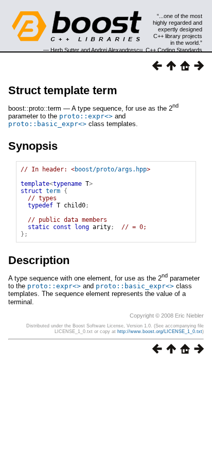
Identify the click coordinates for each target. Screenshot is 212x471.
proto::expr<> (86, 116)
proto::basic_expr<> (47, 124)
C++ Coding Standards (174, 50)
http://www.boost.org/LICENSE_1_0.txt (159, 331)
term (53, 191)
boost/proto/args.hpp (111, 169)
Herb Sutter (64, 50)
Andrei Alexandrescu (117, 50)
